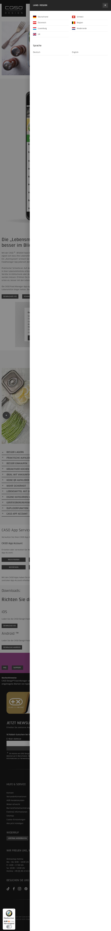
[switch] (9, 926)
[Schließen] (105, 5)
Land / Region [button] (40, 5)
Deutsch (36, 52)
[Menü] (13, 910)
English (75, 52)
